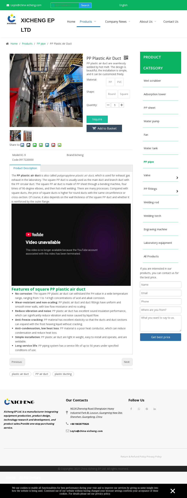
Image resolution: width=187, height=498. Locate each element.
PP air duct (41, 374)
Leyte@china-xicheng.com (26, 5)
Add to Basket (107, 128)
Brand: (70, 155)
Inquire (97, 119)
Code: (15, 159)
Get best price (160, 337)
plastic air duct (20, 374)
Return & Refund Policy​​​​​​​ (133, 456)
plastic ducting (63, 374)
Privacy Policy (154, 456)
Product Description (25, 168)
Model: (16, 155)
